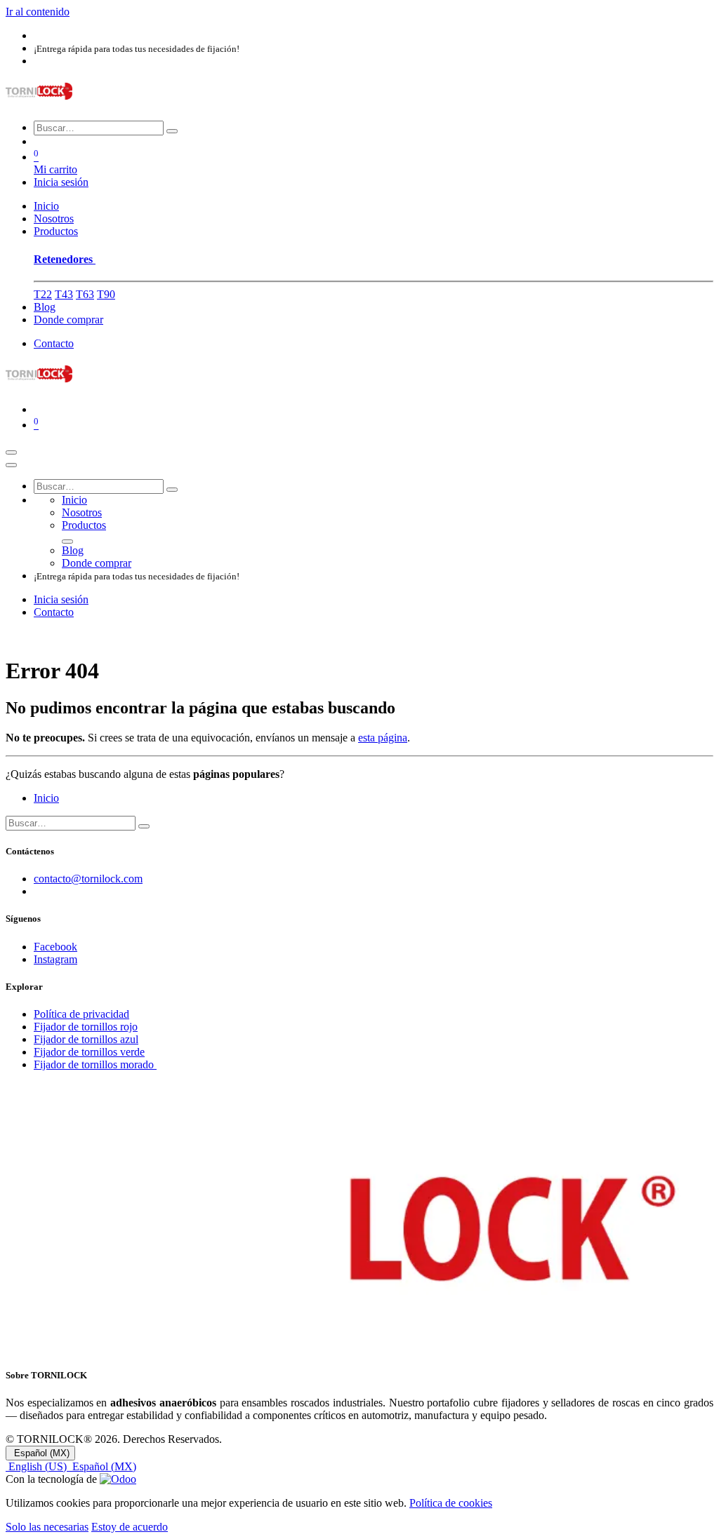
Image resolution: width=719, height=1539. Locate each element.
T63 (85, 294)
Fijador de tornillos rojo (86, 1027)
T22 (43, 294)
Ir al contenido (38, 12)
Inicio (46, 798)
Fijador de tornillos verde (89, 1052)
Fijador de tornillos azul (86, 1039)
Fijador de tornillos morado (95, 1064)
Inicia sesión (61, 182)
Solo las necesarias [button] (47, 1527)
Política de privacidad (81, 1014)
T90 (106, 294)
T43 (64, 294)
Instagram (55, 959)
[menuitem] (46, 206)
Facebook (55, 947)
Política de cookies (450, 1503)
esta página (382, 738)
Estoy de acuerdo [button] (129, 1527)
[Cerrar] (11, 465)
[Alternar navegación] (11, 452)
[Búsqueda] (172, 131)
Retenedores (64, 259)
